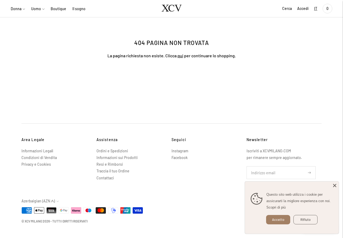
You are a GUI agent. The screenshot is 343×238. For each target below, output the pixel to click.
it (315, 8)
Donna (16, 8)
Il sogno (78, 8)
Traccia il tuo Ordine (112, 171)
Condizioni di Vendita (39, 157)
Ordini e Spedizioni (112, 151)
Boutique (58, 8)
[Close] (334, 185)
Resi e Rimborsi (109, 164)
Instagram (180, 151)
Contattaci (105, 178)
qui (180, 55)
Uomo (36, 8)
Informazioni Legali (37, 151)
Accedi (303, 8)
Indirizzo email (262, 166)
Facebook (180, 157)
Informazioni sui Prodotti (117, 157)
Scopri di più (276, 207)
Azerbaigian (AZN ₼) (38, 201)
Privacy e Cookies (36, 164)
